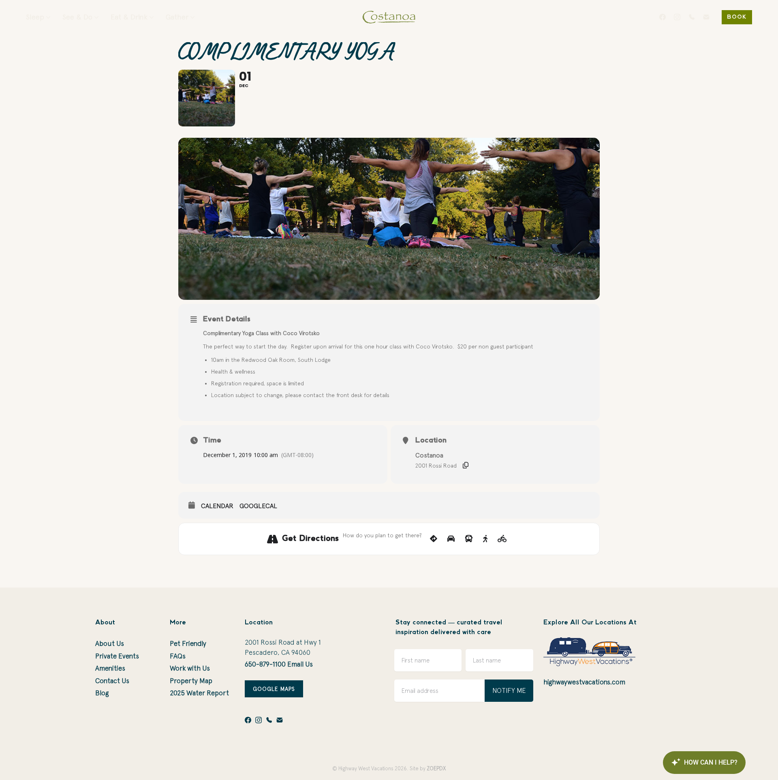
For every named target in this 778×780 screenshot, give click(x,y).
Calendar (217, 505)
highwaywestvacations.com (584, 682)
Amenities (110, 668)
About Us (109, 643)
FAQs (178, 656)
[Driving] (451, 539)
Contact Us (112, 681)
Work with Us (190, 668)
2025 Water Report (199, 693)
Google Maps (274, 689)
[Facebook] (662, 17)
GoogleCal (258, 505)
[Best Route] (433, 539)
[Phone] (691, 17)
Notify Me (509, 690)
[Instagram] (677, 17)
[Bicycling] (502, 539)
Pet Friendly (188, 643)
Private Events (117, 656)
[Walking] (485, 539)
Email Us (300, 664)
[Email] (706, 17)
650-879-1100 (265, 664)
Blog (102, 693)
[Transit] (469, 539)
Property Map (191, 681)
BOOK (737, 17)
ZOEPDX (436, 768)
